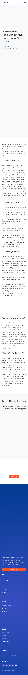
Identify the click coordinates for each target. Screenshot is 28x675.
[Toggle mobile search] (22, 2)
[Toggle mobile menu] (25, 2)
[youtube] (13, 665)
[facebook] (3, 665)
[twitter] (6, 665)
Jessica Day (9, 46)
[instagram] (10, 665)
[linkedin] (16, 665)
